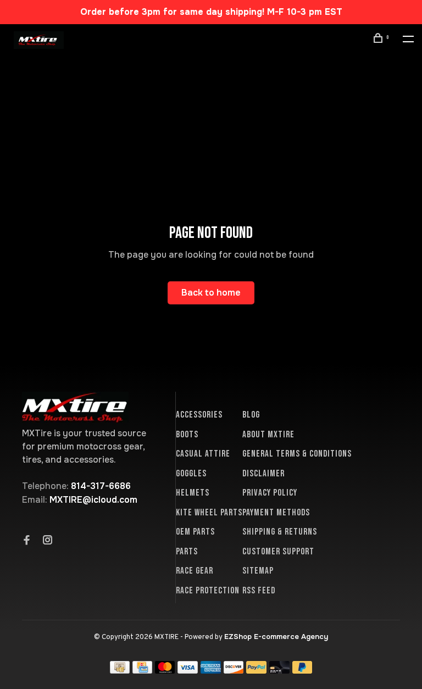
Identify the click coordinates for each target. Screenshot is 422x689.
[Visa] (187, 670)
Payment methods (276, 512)
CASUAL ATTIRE (203, 453)
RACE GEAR (194, 570)
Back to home (211, 292)
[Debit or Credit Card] (279, 670)
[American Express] (211, 670)
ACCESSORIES (199, 414)
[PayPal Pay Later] (302, 670)
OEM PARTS (195, 531)
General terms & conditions (297, 453)
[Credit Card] (142, 670)
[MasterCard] (165, 670)
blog (251, 414)
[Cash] (120, 670)
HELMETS (192, 492)
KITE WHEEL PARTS (209, 512)
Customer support (278, 551)
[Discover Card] (234, 670)
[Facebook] (27, 541)
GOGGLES (191, 473)
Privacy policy (269, 492)
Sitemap (258, 570)
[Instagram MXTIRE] (48, 541)
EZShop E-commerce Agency (276, 636)
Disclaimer (263, 473)
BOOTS (187, 434)
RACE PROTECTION (208, 590)
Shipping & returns (279, 531)
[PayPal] (256, 670)
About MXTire (268, 434)
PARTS (187, 551)
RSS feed (258, 590)
